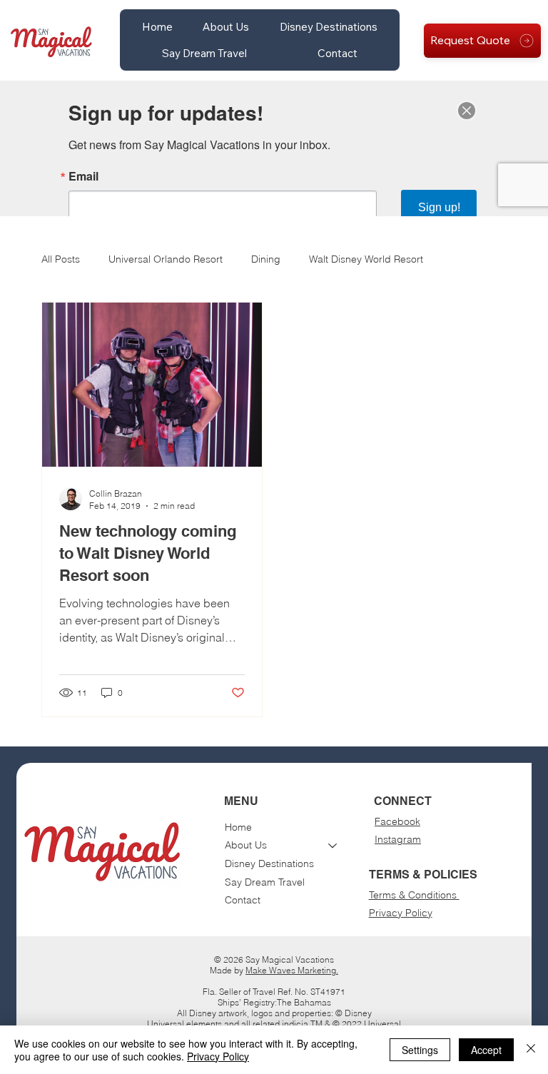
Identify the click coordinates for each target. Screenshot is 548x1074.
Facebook (397, 821)
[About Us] (333, 845)
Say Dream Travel (265, 882)
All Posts (60, 259)
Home (238, 827)
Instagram (398, 839)
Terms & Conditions (414, 894)
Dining (265, 259)
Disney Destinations (269, 863)
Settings (420, 1050)
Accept (486, 1050)
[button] (226, 26)
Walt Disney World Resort (366, 259)
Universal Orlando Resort (165, 259)
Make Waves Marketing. (291, 970)
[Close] (530, 1050)
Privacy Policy (400, 912)
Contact (242, 899)
